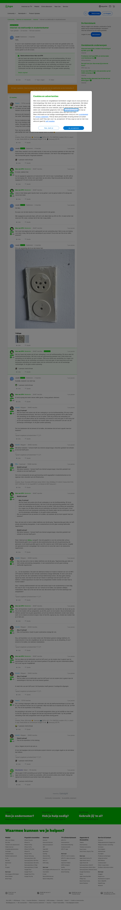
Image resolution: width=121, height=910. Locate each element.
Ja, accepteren (73, 128)
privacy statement (41, 117)
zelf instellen (50, 121)
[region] (61, 111)
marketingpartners (71, 110)
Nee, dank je (48, 128)
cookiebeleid (83, 114)
